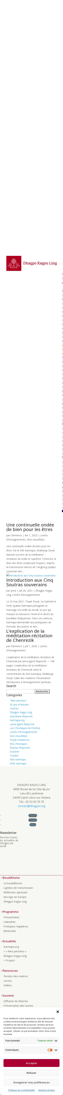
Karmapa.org (17, 720)
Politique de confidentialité (21, 1090)
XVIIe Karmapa (18, 763)
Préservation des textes (18, 1005)
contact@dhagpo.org (31, 806)
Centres (14, 708)
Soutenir (14, 751)
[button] (57, 1011)
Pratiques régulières (16, 926)
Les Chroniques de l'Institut (25, 728)
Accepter (31, 1063)
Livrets (8, 980)
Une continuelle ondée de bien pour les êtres (30, 527)
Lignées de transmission (18, 887)
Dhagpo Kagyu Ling (21, 712)
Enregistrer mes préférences (31, 1082)
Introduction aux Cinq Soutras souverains (29, 582)
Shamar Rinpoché (20, 747)
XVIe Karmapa (18, 759)
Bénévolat (10, 931)
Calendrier (10, 921)
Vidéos (8, 985)
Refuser (31, 1072)
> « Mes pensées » (15, 951)
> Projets (9, 960)
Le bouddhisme (13, 883)
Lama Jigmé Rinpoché (22, 724)
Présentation (11, 917)
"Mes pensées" (18, 700)
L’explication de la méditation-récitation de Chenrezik (29, 635)
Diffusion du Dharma (16, 1001)
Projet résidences (20, 739)
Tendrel (14, 755)
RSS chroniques (18, 743)
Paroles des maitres (16, 976)
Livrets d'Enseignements (26, 594)
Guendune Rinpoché (21, 716)
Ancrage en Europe (15, 897)
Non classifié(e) (35, 539)
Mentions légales (46, 1090)
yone (13, 590)
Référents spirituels (15, 892)
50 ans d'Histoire (19, 704)
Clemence (16, 535)
